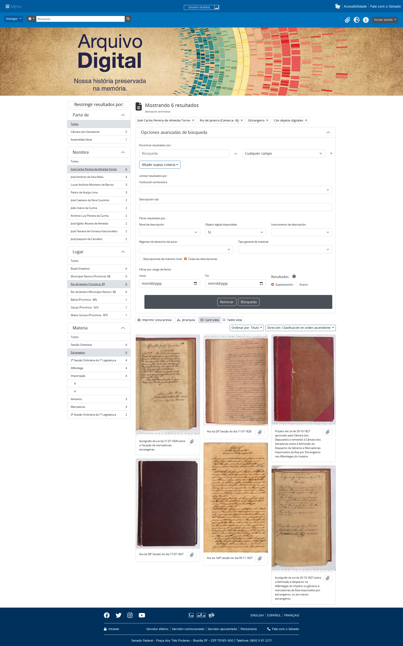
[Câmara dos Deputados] (192, 615)
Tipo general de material (253, 242)
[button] (338, 6)
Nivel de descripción (151, 224)
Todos (75, 124)
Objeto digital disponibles (221, 224)
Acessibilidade (355, 6)
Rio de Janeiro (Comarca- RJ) (99, 285)
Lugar (78, 251)
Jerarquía (188, 320)
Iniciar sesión (384, 20)
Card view (211, 320)
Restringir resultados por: (98, 104)
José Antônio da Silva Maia (99, 178)
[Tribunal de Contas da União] (210, 615)
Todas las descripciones (202, 259)
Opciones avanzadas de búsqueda (174, 132)
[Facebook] (108, 615)
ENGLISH (257, 615)
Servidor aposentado (222, 629)
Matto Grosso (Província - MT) (99, 316)
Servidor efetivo (157, 629)
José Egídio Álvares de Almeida (99, 224)
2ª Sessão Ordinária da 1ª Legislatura (99, 361)
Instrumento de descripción (288, 224)
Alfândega (99, 369)
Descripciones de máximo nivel (162, 259)
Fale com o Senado (385, 6)
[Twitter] (118, 615)
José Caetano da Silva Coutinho (99, 201)
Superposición (284, 284)
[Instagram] (130, 615)
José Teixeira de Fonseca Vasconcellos (99, 232)
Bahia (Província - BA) (99, 301)
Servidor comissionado (188, 629)
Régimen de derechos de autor (158, 242)
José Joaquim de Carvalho (99, 240)
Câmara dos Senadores (99, 133)
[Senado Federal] (201, 7)
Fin (207, 276)
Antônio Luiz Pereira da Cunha (99, 217)
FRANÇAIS (291, 615)
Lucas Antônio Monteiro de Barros (99, 186)
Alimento (99, 400)
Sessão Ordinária (99, 346)
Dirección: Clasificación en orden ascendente (299, 328)
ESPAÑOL (274, 615)
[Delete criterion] (331, 153)
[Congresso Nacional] (201, 615)
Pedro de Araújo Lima (99, 193)
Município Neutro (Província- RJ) (99, 277)
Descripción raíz (149, 199)
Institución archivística (153, 182)
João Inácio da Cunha (99, 209)
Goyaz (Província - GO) (99, 308)
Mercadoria (99, 408)
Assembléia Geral (99, 140)
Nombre (81, 152)
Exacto (304, 284)
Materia (80, 328)
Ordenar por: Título (246, 328)
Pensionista (248, 629)
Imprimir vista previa (156, 320)
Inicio (142, 276)
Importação (99, 377)
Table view (234, 320)
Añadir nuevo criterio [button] (158, 164)
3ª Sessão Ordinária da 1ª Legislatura (99, 415)
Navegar (12, 19)
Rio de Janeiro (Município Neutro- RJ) (99, 293)
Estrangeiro (99, 353)
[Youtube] (140, 615)
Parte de (81, 115)
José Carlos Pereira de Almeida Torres (99, 170)
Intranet (113, 629)
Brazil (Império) (99, 270)
